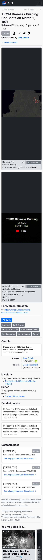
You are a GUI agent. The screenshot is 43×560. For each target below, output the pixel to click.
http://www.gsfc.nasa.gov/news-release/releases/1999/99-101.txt (16, 311)
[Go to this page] (18, 539)
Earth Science (18, 325)
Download (34, 162)
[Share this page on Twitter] (24, 33)
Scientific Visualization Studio (10, 3)
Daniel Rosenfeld (30, 365)
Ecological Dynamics (10, 329)
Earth (8, 320)
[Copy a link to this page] (20, 33)
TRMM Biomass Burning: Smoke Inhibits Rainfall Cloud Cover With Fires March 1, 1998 (16, 552)
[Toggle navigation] (38, 3)
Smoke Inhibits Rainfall (15, 396)
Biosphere (6, 325)
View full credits (10, 42)
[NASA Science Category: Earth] (21, 557)
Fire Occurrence (8, 334)
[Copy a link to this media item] (23, 162)
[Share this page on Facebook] (29, 33)
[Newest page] (41, 9)
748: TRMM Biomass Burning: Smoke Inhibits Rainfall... (9, 9)
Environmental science (29, 329)
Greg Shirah (23, 37)
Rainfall (36, 334)
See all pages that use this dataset (19, 458)
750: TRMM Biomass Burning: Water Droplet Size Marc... (29, 9)
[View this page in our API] (14, 33)
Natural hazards (24, 334)
